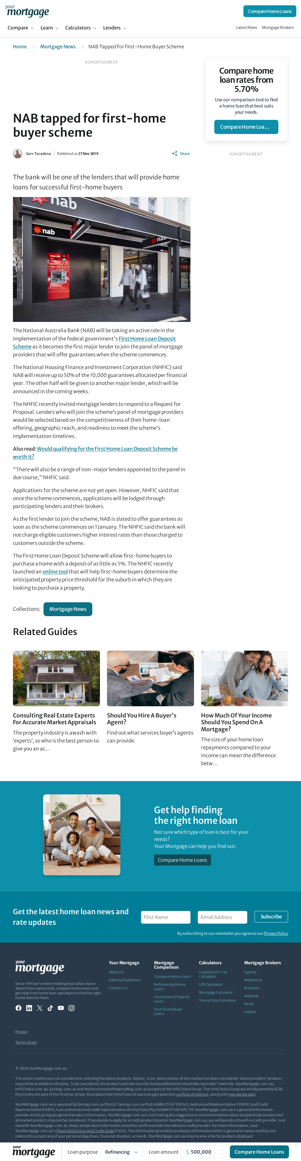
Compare (18, 28)
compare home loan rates (249, 127)
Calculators (78, 28)
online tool (55, 571)
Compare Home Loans (270, 11)
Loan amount (164, 1152)
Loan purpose (83, 1152)
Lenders (112, 28)
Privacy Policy (276, 933)
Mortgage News (58, 46)
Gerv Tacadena (38, 153)
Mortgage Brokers (278, 27)
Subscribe (271, 916)
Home (20, 46)
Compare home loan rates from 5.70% (246, 80)
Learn (47, 28)
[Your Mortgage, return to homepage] (27, 11)
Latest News (246, 27)
